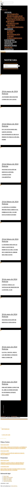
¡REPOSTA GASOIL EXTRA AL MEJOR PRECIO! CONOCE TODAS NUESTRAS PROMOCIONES (12, 463)
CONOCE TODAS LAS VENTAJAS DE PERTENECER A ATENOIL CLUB (10, 287)
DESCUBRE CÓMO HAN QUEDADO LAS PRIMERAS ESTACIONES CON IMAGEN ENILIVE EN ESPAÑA (14, 447)
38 (11, 416)
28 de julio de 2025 (5, 460)
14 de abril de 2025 (5, 466)
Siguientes (15, 416)
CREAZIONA (14, 486)
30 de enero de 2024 (9, 279)
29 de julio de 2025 (5, 444)
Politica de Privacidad (8, 477)
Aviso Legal (5, 476)
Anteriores (3, 416)
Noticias (5, 93)
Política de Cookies (7, 478)
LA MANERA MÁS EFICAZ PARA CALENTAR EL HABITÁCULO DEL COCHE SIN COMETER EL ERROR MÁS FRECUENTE (10, 249)
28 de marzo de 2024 (10, 91)
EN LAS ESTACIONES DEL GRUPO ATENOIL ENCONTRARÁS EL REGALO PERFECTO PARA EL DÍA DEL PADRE (10, 134)
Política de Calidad (7, 479)
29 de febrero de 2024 (10, 124)
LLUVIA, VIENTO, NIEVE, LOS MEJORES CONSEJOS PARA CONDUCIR (9, 355)
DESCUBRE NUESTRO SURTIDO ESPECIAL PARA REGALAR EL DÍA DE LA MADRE (13, 469)
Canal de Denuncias (7, 481)
